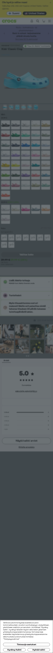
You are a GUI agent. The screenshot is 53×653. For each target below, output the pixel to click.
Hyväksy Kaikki (14, 650)
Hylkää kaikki (38, 650)
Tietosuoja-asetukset (26, 644)
